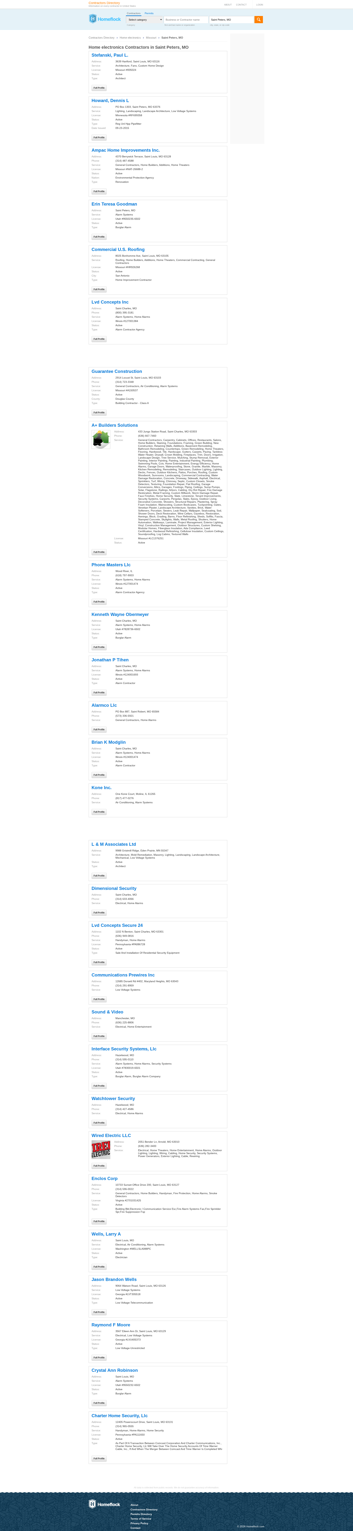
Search (258, 19)
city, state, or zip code (219, 25)
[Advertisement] (158, 355)
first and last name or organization (180, 25)
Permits (149, 13)
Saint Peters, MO (172, 37)
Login (259, 4)
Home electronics (130, 37)
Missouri (151, 37)
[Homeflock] (105, 19)
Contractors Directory (102, 37)
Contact (241, 4)
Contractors (133, 13)
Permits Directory (141, 1514)
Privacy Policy (139, 1523)
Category (131, 25)
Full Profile (99, 88)
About (228, 4)
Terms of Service (141, 1518)
